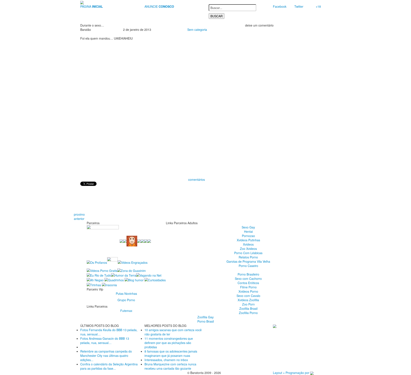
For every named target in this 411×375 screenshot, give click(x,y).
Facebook (279, 6)
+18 (318, 6)
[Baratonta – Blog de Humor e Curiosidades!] (82, 2)
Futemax (126, 310)
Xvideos (248, 244)
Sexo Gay (248, 227)
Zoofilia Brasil (248, 308)
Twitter (298, 6)
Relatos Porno (248, 257)
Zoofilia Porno (248, 313)
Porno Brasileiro (248, 274)
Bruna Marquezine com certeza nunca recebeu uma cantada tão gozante (170, 366)
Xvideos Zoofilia (248, 300)
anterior (79, 218)
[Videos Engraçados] (132, 262)
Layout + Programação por (291, 373)
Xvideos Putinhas (248, 240)
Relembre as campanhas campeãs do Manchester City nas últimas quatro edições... (106, 355)
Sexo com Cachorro (248, 278)
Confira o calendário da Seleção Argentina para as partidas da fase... (109, 366)
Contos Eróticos (248, 283)
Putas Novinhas (126, 293)
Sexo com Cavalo (248, 295)
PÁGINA (91, 6)
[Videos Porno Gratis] (102, 270)
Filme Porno (248, 287)
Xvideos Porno (248, 291)
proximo (79, 214)
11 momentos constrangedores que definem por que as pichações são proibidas (168, 342)
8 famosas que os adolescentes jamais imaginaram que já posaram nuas (170, 353)
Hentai (248, 231)
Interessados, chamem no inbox (166, 360)
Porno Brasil (205, 321)
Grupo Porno (126, 300)
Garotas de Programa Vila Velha (248, 261)
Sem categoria (197, 29)
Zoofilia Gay (205, 317)
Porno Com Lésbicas (248, 253)
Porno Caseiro (248, 266)
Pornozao (248, 236)
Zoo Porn (248, 304)
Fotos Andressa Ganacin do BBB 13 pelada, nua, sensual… (104, 340)
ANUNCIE (159, 6)
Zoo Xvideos (248, 248)
